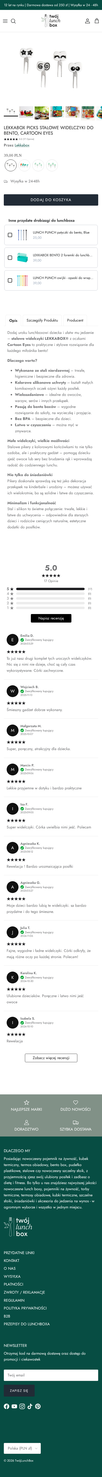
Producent (75, 320)
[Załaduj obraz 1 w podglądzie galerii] (51, 68)
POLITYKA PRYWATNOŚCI (25, 1308)
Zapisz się (19, 1390)
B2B (7, 1316)
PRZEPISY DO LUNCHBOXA (27, 1324)
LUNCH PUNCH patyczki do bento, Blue (61, 232)
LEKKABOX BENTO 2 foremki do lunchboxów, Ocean (63, 255)
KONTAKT (11, 1260)
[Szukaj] (15, 21)
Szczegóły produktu (42, 320)
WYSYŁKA (12, 1276)
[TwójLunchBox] (51, 21)
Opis (13, 320)
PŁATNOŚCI (13, 1284)
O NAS (10, 1268)
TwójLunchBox (24, 1460)
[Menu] (5, 21)
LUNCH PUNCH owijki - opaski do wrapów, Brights (63, 277)
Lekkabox (22, 145)
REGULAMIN (14, 1300)
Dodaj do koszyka (51, 200)
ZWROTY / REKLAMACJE (24, 1292)
